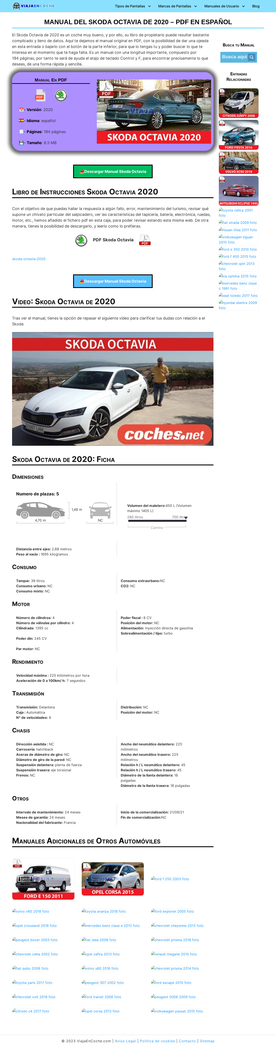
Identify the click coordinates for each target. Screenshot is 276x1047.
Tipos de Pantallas (130, 6)
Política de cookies (157, 1041)
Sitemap (207, 1041)
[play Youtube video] (112, 389)
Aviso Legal (125, 1041)
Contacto (187, 1041)
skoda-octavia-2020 (28, 259)
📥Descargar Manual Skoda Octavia (113, 171)
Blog (256, 6)
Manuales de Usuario (221, 6)
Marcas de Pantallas (174, 6)
